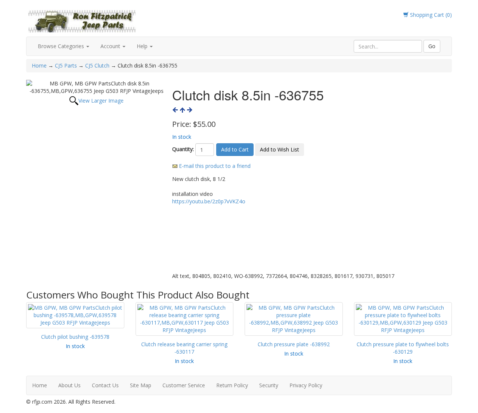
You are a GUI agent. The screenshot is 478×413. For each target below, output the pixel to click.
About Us (69, 385)
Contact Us (105, 385)
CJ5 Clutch (97, 65)
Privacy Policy (305, 385)
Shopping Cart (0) (430, 14)
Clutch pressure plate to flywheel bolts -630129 (403, 348)
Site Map (140, 385)
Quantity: (183, 149)
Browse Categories (62, 46)
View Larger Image (101, 100)
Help (143, 46)
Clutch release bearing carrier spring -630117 (184, 348)
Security (268, 385)
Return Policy (232, 385)
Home (40, 65)
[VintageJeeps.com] (82, 20)
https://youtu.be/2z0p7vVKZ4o (208, 201)
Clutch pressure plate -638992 (294, 344)
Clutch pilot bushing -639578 (75, 336)
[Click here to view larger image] (96, 87)
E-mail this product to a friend (215, 165)
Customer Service (183, 385)
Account (111, 46)
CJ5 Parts (66, 65)
